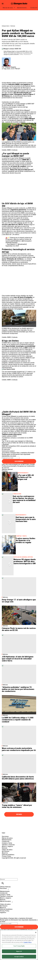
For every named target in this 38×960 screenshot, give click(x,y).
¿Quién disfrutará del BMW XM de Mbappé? (16, 110)
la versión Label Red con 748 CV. (17, 223)
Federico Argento (10, 67)
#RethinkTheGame (11, 242)
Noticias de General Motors (23, 557)
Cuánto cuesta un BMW (9, 436)
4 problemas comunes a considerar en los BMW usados (17, 438)
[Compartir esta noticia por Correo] (17, 70)
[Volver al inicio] (19, 865)
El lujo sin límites (7, 109)
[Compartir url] (4, 80)
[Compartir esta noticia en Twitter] (13, 70)
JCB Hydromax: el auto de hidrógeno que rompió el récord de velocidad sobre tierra (17, 659)
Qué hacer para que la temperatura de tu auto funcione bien (26, 519)
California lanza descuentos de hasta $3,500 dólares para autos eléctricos (18, 778)
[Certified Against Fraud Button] (8, 859)
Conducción (17, 493)
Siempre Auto (5, 26)
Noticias (13, 26)
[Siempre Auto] (19, 3)
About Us (5, 853)
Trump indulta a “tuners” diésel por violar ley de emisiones (17, 806)
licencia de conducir (8, 451)
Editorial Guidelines (8, 854)
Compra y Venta (21, 536)
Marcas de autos (8, 7)
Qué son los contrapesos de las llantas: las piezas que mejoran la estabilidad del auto (24, 499)
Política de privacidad (9, 466)
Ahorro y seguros (7, 846)
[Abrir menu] (3, 4)
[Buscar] (2, 883)
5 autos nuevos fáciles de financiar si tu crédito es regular (25, 540)
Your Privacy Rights (19, 946)
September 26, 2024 (12, 246)
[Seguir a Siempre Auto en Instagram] (13, 829)
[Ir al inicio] (19, 820)
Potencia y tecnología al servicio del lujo (15, 107)
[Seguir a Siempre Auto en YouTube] (17, 829)
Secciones (3, 888)
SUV (26, 348)
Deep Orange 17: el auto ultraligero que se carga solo (19, 601)
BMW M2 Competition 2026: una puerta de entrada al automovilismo (19, 447)
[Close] (36, 932)
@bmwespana (26, 241)
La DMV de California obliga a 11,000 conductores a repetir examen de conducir (17, 720)
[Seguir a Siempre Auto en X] (8, 829)
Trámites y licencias (8, 845)
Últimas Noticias (5, 887)
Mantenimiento (22, 7)
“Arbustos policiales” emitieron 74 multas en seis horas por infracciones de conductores (18, 689)
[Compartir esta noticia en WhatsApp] (4, 70)
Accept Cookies (19, 956)
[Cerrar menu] (2, 876)
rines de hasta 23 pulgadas (22, 297)
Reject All (19, 951)
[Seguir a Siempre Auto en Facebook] (4, 829)
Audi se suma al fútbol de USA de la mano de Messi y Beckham (18, 443)
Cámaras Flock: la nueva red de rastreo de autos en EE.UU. (19, 629)
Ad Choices (5, 851)
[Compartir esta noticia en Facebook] (8, 70)
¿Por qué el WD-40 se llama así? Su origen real (26, 477)
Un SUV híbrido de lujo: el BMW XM (13, 105)
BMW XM (25, 160)
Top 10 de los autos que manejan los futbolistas (17, 441)
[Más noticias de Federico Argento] (6, 58)
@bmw (18, 241)
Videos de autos (7, 850)
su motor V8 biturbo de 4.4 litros (18, 258)
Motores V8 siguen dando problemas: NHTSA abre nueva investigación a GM (25, 561)
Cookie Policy (28, 942)
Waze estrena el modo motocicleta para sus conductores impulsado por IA (19, 749)
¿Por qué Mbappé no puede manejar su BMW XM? (18, 104)
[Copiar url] (6, 76)
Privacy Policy (6, 856)
